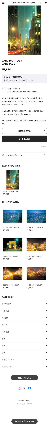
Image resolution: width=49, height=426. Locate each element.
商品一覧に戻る (24, 378)
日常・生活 (5, 332)
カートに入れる (25, 139)
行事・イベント (7, 367)
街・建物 (5, 318)
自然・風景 (5, 311)
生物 (3, 353)
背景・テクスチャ (8, 360)
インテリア (5, 325)
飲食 (3, 339)
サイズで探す (6, 304)
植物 (3, 346)
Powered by (22, 404)
